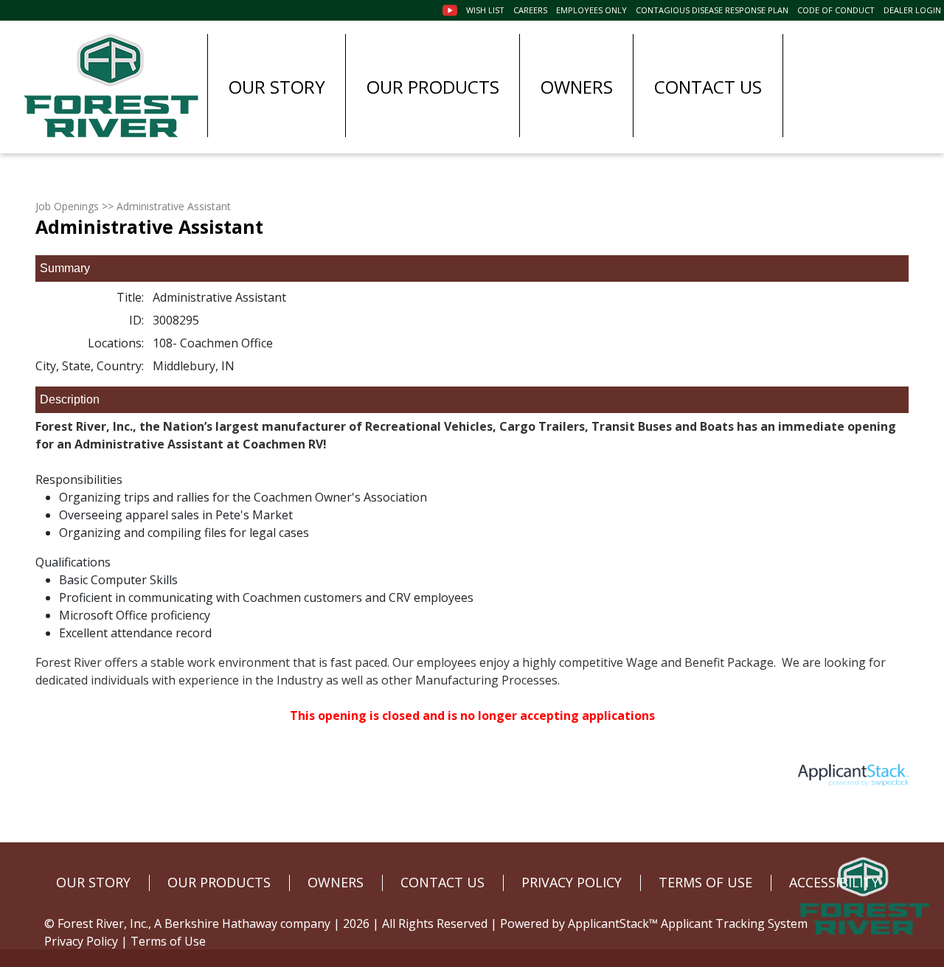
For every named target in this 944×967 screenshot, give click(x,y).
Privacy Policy (81, 941)
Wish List (485, 9)
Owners (577, 86)
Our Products (433, 86)
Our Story (277, 86)
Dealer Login (912, 9)
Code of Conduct (836, 9)
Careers (530, 9)
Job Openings (67, 206)
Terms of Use (168, 941)
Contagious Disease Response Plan (712, 9)
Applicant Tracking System (734, 923)
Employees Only (591, 9)
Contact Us (708, 86)
